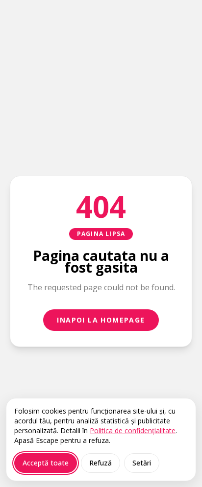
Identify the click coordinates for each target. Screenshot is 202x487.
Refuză (100, 462)
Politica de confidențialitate (133, 430)
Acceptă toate (46, 462)
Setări (141, 462)
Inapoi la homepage (101, 320)
